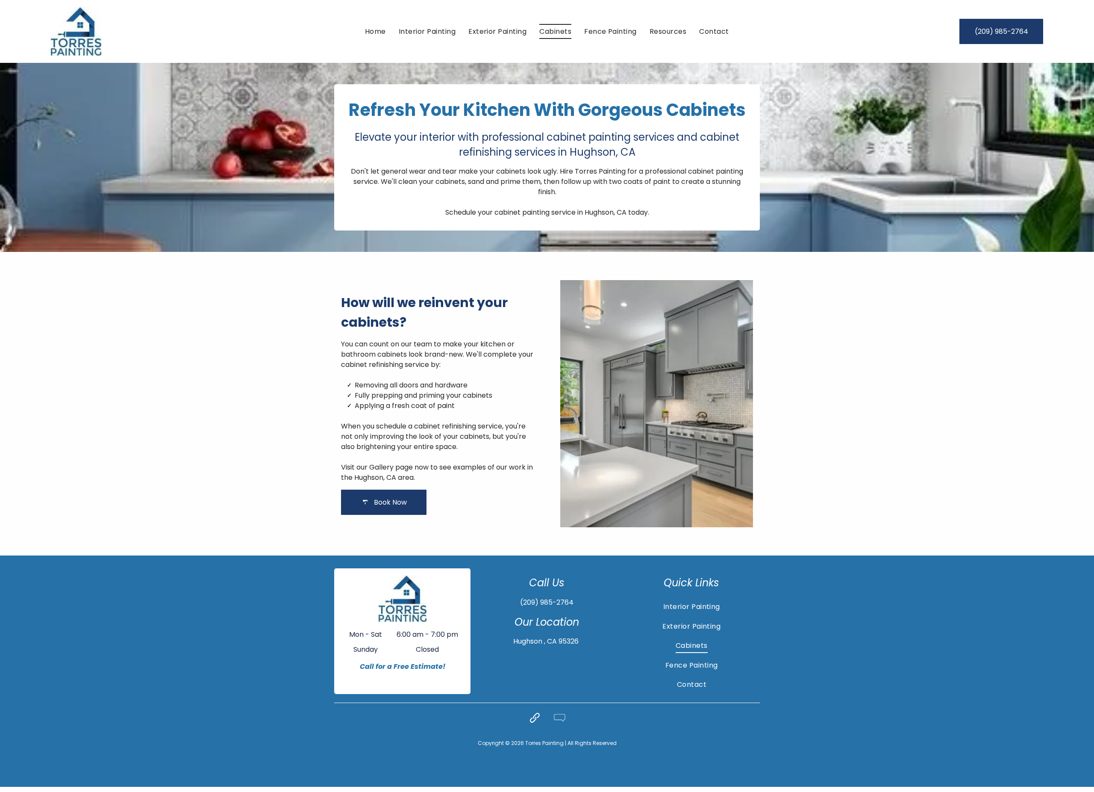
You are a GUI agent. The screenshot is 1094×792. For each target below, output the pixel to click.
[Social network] (534, 718)
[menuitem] (375, 31)
